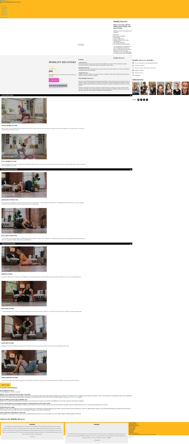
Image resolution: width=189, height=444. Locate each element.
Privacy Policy (132, 426)
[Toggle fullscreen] (131, 436)
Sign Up (15, 2)
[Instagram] (4, 17)
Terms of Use (132, 428)
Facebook (131, 432)
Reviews (2, 2)
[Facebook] (5, 17)
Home (4, 5)
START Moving (74, 397)
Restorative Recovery (9, 169)
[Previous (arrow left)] (129, 437)
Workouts (5, 7)
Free (5, 2)
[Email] (138, 100)
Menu (2, 0)
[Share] (132, 436)
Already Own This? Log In (56, 87)
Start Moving (10, 2)
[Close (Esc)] (134, 436)
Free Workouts (132, 422)
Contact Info (132, 429)
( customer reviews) (52, 68)
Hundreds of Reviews (134, 425)
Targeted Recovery (8, 243)
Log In (6, 0)
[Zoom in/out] (129, 436)
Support (2, 17)
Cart (4, 12)
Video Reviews (137, 79)
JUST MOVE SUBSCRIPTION (58, 85)
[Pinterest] (147, 100)
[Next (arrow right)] (131, 437)
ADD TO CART (5, 384)
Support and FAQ (133, 424)
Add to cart (54, 80)
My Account (6, 13)
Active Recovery (7, 95)
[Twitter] (6, 17)
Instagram (131, 430)
